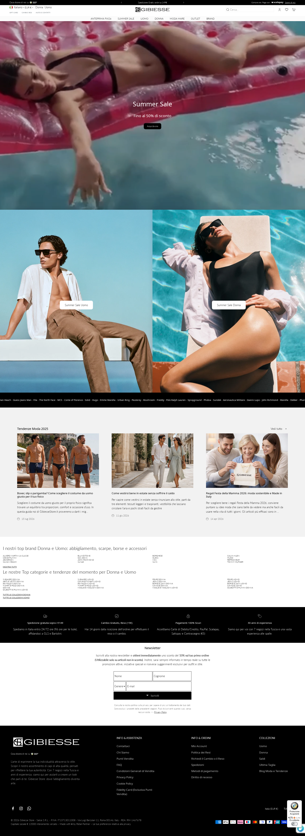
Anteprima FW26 (101, 18)
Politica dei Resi (200, 752)
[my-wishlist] (286, 9)
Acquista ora (152, 126)
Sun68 (81, 562)
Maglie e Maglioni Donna (91, 588)
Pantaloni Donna (12, 583)
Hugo (230, 558)
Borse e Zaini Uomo (237, 583)
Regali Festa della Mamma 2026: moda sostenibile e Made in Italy (244, 494)
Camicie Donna (160, 586)
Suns (154, 562)
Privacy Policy (160, 712)
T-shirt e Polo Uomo (88, 586)
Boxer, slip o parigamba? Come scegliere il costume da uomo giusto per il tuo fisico (55, 494)
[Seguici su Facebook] (13, 808)
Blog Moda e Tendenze (273, 771)
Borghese (157, 556)
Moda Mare (177, 18)
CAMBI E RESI (27, 12)
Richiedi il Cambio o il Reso (207, 758)
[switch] (294, 824)
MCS (154, 560)
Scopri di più (290, 2)
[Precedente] (121, 2)
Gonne (6, 588)
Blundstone (84, 556)
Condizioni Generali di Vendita (135, 771)
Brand (210, 18)
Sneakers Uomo (86, 579)
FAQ (119, 765)
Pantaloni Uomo (86, 583)
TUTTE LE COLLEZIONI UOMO (16, 597)
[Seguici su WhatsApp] (29, 808)
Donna (39, 7)
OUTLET (195, 18)
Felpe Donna (159, 579)
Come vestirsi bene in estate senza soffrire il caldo (143, 493)
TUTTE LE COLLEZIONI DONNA (16, 594)
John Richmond (86, 560)
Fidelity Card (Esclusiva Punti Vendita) (134, 792)
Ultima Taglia (267, 765)
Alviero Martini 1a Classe (15, 556)
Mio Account (199, 746)
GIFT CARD (14, 12)
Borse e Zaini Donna (162, 583)
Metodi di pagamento (204, 771)
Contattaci (123, 746)
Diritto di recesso (201, 777)
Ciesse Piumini (9, 558)
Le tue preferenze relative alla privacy (112, 824)
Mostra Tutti (10, 567)
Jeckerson (8, 560)
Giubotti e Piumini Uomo (15, 590)
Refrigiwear (233, 560)
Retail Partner (83, 824)
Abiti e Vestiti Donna (13, 581)
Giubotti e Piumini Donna (240, 588)
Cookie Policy (125, 783)
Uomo (48, 7)
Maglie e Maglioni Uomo (165, 588)
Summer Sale (126, 18)
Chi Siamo (123, 752)
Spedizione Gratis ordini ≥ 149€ (152, 2)
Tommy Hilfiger (235, 562)
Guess (155, 558)
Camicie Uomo (234, 586)
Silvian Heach (10, 562)
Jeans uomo (233, 581)
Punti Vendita (125, 758)
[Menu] (300, 802)
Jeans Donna (159, 581)
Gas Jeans (82, 558)
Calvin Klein (233, 556)
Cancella (268, 9)
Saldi (262, 758)
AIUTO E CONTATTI (43, 12)
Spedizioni (197, 765)
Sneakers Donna (11, 579)
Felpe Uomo (233, 579)
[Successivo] (184, 2)
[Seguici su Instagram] (21, 808)
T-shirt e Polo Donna (13, 586)
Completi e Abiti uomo (89, 581)
